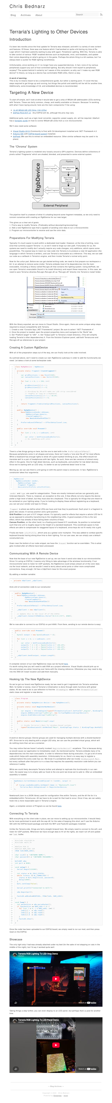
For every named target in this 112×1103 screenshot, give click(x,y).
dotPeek (16, 136)
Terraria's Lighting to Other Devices (49, 31)
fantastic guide (21, 120)
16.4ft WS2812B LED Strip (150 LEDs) (30, 110)
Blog (13, 15)
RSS (101, 14)
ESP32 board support (37, 134)
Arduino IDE (18, 134)
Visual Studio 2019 (21, 131)
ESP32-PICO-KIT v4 (22, 113)
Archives (26, 15)
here (66, 664)
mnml (66, 1095)
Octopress (57, 1095)
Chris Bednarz (28, 6)
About (38, 15)
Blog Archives (56, 1086)
